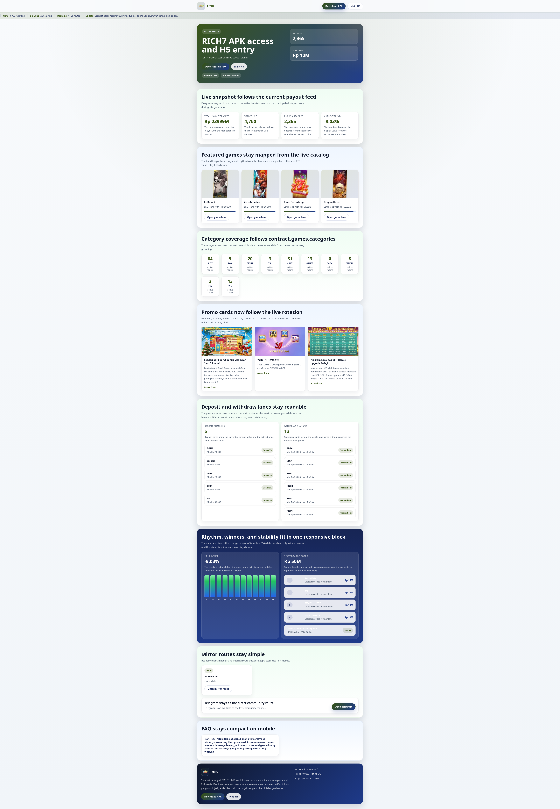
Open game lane (216, 217)
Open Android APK (215, 66)
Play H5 (233, 796)
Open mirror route (218, 688)
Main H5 (355, 6)
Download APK (334, 6)
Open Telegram (343, 706)
